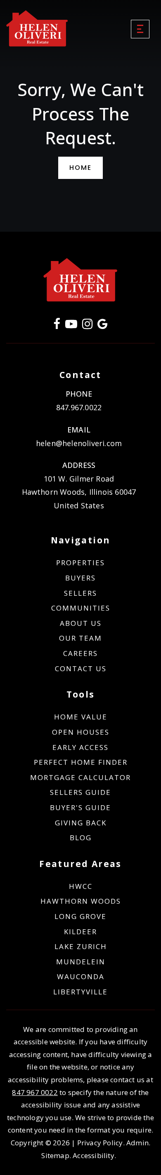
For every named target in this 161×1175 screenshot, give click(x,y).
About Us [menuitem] (81, 623)
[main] (80, 116)
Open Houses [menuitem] (80, 732)
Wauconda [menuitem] (80, 976)
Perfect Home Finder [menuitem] (81, 762)
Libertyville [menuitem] (80, 991)
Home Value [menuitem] (80, 716)
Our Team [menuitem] (80, 638)
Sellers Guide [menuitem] (80, 792)
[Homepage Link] (37, 28)
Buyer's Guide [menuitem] (80, 807)
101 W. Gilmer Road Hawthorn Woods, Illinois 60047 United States (79, 492)
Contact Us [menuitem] (81, 668)
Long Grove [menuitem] (80, 916)
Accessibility (93, 1155)
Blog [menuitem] (81, 837)
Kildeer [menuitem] (80, 931)
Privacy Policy (100, 1142)
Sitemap (55, 1155)
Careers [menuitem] (80, 653)
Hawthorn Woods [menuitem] (80, 901)
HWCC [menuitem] (80, 886)
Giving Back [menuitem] (81, 822)
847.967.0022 (79, 407)
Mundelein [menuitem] (80, 961)
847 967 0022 (34, 1092)
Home (80, 167)
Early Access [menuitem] (80, 747)
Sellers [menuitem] (80, 593)
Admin (137, 1142)
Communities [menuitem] (80, 608)
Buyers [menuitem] (80, 578)
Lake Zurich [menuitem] (80, 946)
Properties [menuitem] (80, 562)
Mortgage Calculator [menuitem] (80, 777)
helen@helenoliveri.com (79, 443)
